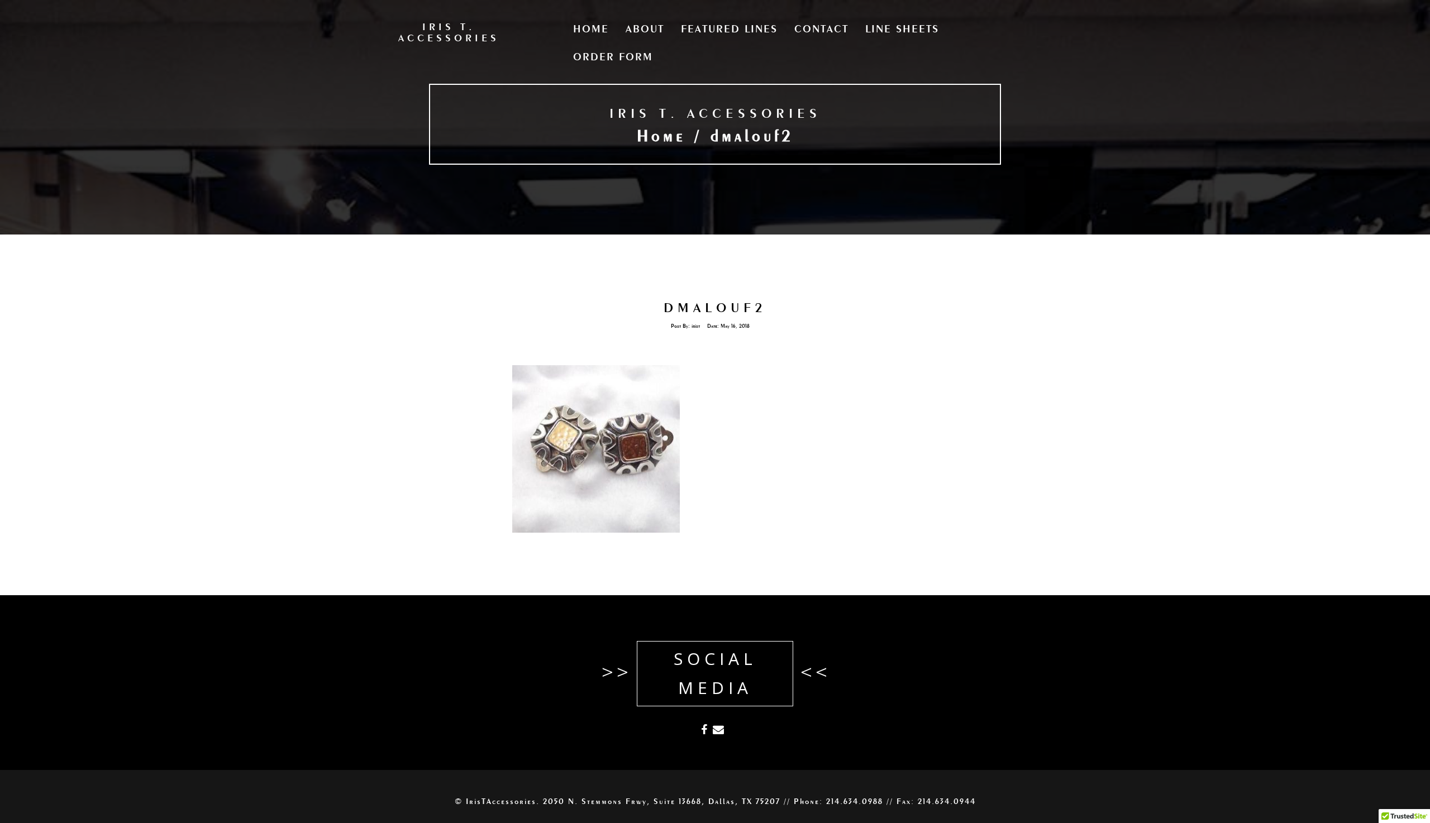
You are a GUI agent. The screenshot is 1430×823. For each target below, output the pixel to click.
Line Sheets (902, 29)
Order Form (613, 57)
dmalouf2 (715, 308)
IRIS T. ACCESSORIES (715, 114)
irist (696, 326)
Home (591, 29)
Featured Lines (729, 29)
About (645, 29)
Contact (821, 29)
